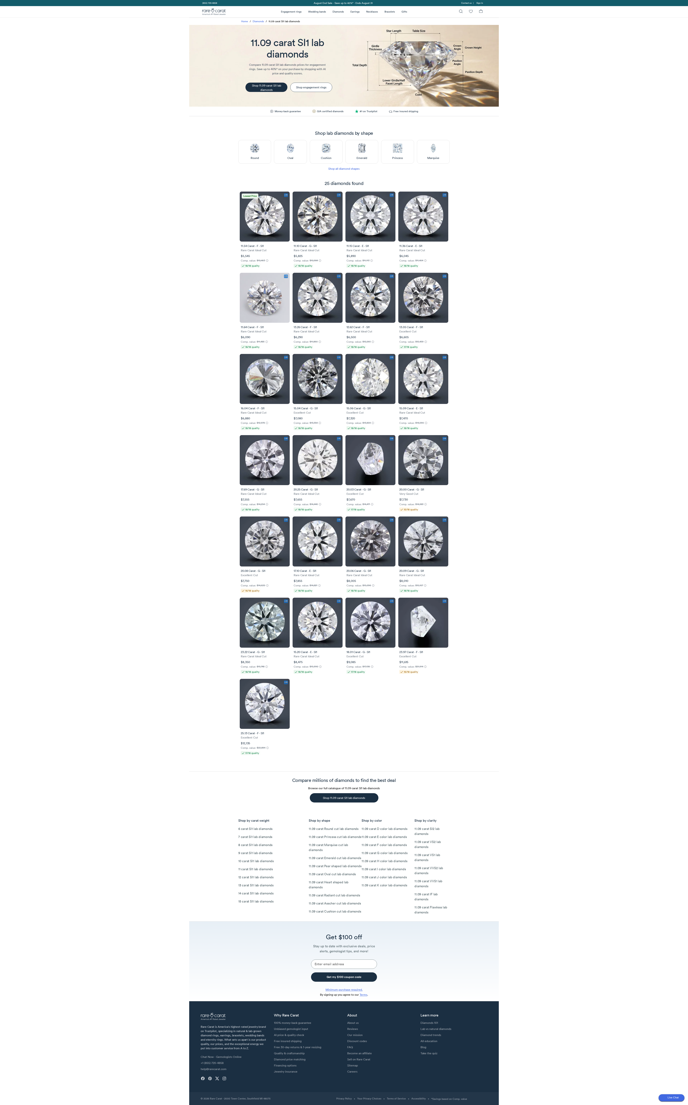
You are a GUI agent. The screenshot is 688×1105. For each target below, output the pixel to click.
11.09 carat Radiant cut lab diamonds (334, 895)
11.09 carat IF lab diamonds (426, 896)
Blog (423, 1047)
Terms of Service (396, 1098)
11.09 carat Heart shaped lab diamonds (328, 884)
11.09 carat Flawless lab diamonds (430, 909)
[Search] (461, 12)
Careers (352, 1071)
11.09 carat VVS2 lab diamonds (428, 870)
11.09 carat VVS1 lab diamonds (428, 883)
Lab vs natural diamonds (436, 1029)
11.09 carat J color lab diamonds (384, 877)
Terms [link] (363, 994)
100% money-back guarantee (292, 1023)
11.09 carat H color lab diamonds (384, 861)
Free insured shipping (288, 1041)
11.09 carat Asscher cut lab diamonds (335, 903)
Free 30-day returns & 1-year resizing (297, 1047)
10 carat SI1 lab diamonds (256, 861)
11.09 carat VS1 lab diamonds (427, 857)
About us (353, 1023)
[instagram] (224, 1078)
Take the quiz (429, 1053)
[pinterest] (210, 1078)
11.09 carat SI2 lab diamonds (426, 831)
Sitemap (352, 1065)
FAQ (350, 1047)
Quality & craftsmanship (289, 1053)
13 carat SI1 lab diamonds (256, 885)
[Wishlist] (471, 12)
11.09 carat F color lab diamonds (384, 845)
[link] (209, 3)
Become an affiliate (359, 1053)
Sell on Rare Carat (358, 1059)
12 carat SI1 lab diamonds (256, 877)
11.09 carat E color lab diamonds (384, 837)
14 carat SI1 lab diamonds (256, 893)
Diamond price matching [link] (289, 1059)
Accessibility (418, 1098)
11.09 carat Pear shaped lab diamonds (335, 866)
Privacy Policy (344, 1098)
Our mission (355, 1035)
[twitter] (217, 1078)
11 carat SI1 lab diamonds (255, 869)
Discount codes (357, 1041)
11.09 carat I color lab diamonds (384, 869)
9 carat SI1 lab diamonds (255, 853)
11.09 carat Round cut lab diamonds (334, 829)
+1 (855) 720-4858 (212, 1063)
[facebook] (203, 1078)
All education (429, 1041)
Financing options (285, 1065)
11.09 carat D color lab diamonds (384, 829)
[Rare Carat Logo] (214, 12)
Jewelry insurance (285, 1071)
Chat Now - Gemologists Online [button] (221, 1057)
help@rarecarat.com (213, 1069)
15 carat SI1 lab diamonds (256, 901)
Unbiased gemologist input (291, 1029)
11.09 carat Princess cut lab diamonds (335, 837)
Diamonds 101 (429, 1023)
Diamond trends (431, 1035)
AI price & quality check (289, 1035)
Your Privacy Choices (369, 1098)
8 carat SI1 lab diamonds (255, 845)
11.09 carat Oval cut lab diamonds (332, 874)
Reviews (352, 1029)
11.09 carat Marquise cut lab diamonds (328, 847)
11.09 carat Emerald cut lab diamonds (335, 858)
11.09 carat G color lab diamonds (384, 853)
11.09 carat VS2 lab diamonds (427, 844)
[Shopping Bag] (481, 12)
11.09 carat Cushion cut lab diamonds (335, 911)
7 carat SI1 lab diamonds (255, 837)
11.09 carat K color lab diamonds (384, 885)
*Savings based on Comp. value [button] (449, 1099)
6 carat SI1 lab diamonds (255, 829)
